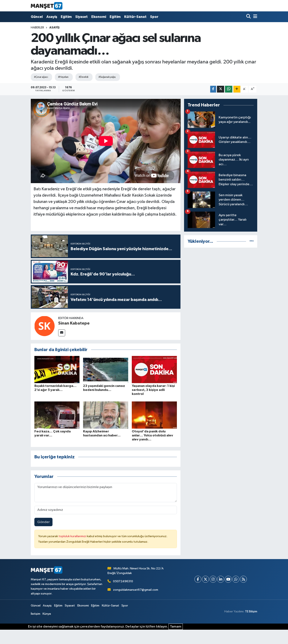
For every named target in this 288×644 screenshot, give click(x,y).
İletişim (35, 613)
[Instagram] (213, 579)
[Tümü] (252, 241)
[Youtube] (228, 579)
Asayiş (51, 17)
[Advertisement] (220, 280)
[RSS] (243, 579)
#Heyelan (63, 77)
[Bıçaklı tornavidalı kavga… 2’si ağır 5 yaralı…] (56, 369)
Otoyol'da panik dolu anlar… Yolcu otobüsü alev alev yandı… (152, 435)
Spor (154, 17)
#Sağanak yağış (107, 77)
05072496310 (123, 581)
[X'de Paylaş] (220, 89)
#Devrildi (83, 77)
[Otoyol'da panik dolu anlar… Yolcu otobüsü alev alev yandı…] (154, 415)
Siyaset (81, 17)
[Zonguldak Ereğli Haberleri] (46, 6)
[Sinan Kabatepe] (44, 326)
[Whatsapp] (235, 579)
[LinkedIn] (220, 579)
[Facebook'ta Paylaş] (213, 89)
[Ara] (249, 16)
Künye (47, 613)
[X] (205, 579)
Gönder (43, 522)
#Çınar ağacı (41, 77)
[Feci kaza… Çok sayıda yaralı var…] (56, 415)
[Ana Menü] (254, 16)
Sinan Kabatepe (74, 323)
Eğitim (66, 17)
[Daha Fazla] (236, 89)
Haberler (37, 27)
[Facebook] (197, 579)
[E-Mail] (61, 332)
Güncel (37, 17)
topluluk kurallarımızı (73, 536)
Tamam (175, 626)
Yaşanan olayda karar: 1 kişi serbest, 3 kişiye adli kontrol (153, 390)
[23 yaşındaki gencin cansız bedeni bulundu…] (105, 369)
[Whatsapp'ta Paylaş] (228, 89)
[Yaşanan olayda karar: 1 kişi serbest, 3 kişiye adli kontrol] (154, 369)
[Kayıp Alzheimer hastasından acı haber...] (105, 415)
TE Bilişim (251, 611)
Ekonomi (98, 17)
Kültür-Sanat (135, 17)
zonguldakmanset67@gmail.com (135, 589)
